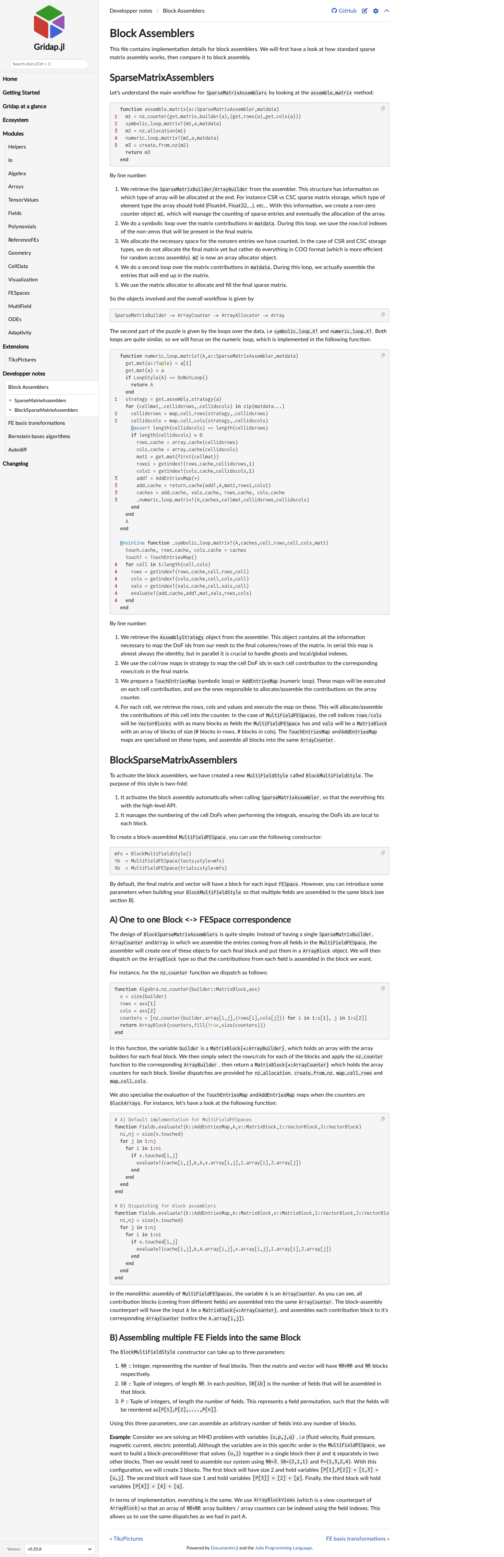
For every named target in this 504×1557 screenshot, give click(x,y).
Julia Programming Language (283, 1548)
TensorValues (23, 200)
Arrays (16, 186)
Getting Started (21, 92)
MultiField (19, 306)
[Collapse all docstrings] (386, 11)
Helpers (17, 147)
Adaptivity (20, 332)
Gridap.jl (49, 47)
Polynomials (22, 226)
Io (10, 160)
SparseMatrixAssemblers (162, 77)
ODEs (15, 319)
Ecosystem (15, 120)
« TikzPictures (126, 1539)
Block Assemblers (28, 387)
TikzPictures (22, 359)
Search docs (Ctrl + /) (31, 64)
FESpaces (19, 293)
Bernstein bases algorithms (39, 436)
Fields (15, 213)
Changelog (15, 464)
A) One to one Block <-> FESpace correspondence (200, 920)
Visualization (23, 279)
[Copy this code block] (383, 108)
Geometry (19, 253)
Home (10, 79)
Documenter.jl (224, 1548)
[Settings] (376, 11)
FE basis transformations (36, 423)
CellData (18, 266)
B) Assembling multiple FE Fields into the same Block (205, 1338)
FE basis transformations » (357, 1539)
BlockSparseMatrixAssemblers (173, 760)
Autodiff (17, 449)
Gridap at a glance (24, 106)
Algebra (17, 173)
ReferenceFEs (23, 240)
